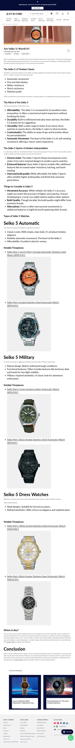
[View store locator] (51, 14)
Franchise (6, 730)
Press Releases (6, 736)
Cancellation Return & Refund (28, 733)
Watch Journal (7, 24)
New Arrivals (40, 725)
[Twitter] (61, 723)
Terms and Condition (25, 739)
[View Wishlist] (57, 14)
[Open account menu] (63, 14)
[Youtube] (55, 723)
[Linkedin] (67, 723)
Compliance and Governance (10, 741)
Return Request (24, 725)
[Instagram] (58, 723)
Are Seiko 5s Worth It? (14, 24)
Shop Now (36, 8)
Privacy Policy (23, 741)
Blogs (4, 728)
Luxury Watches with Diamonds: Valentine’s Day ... (24, 702)
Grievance (22, 730)
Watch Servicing (41, 736)
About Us (5, 722)
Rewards (22, 728)
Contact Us (6, 739)
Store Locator (7, 725)
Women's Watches (41, 730)
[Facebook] (64, 723)
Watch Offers (40, 733)
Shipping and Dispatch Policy (27, 736)
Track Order (23, 722)
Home (3, 24)
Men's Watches (40, 728)
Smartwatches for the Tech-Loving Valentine (58, 702)
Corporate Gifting (41, 722)
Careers (5, 733)
